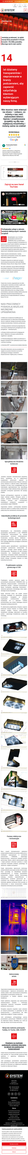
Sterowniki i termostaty (14, 1117)
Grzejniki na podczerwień (14, 1114)
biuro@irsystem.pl (20, 1)
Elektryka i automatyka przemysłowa (14, 1123)
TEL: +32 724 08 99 (14, 1088)
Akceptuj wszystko (14, 1144)
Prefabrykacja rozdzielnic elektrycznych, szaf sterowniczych (14, 1125)
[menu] (25, 10)
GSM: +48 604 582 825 (14, 1087)
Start (1, 23)
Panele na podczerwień (14, 1112)
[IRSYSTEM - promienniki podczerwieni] (8, 10)
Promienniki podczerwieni (14, 1110)
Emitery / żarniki (14, 1116)
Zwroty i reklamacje (14, 1105)
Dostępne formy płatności (14, 1103)
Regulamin (14, 1100)
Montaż (14, 1121)
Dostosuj (14, 1148)
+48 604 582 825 (8, 1)
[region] (14, 1141)
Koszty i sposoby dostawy (14, 1102)
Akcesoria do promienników (14, 1119)
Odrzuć (14, 1151)
